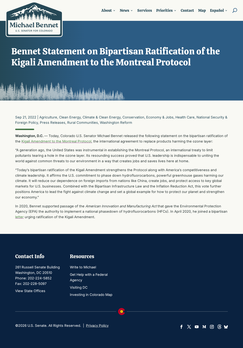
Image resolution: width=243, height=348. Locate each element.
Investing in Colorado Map (91, 295)
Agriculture (48, 117)
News (124, 10)
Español (217, 10)
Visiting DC (79, 287)
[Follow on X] (189, 327)
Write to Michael (83, 267)
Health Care (185, 117)
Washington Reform (116, 123)
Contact (187, 10)
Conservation (133, 117)
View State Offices (30, 291)
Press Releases (52, 123)
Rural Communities (82, 123)
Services (144, 10)
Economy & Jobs (160, 117)
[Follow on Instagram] (212, 327)
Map (202, 10)
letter (19, 217)
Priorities (164, 10)
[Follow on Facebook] (181, 327)
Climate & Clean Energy (102, 117)
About (106, 10)
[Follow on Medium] (204, 327)
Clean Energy (70, 117)
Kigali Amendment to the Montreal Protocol (56, 141)
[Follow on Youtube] (196, 327)
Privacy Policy (97, 326)
